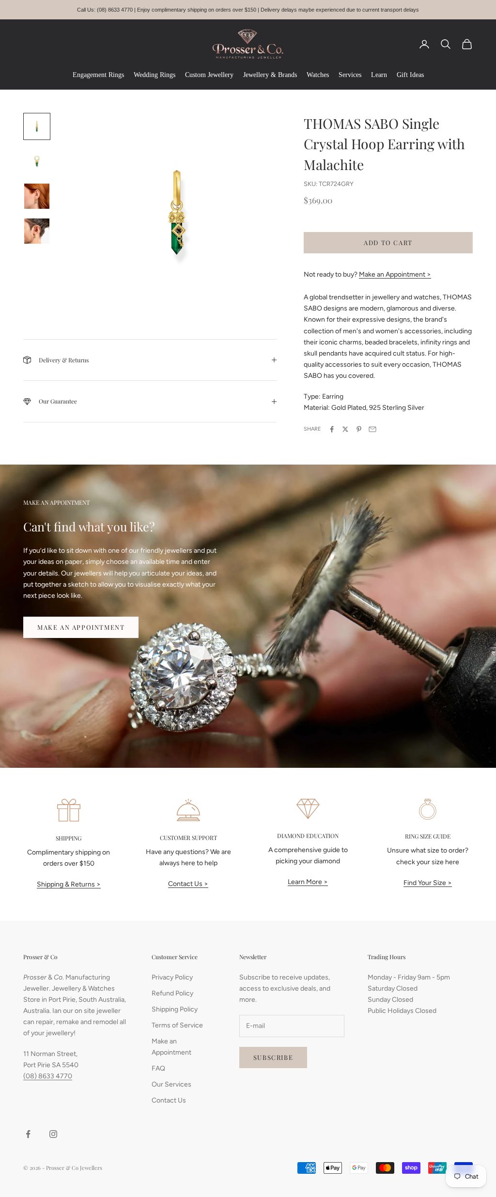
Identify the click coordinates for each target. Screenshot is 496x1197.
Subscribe (273, 1057)
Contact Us (169, 1100)
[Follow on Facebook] (28, 1134)
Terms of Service (177, 1025)
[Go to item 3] (36, 196)
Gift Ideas (410, 74)
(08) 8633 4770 (47, 1076)
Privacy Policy (172, 977)
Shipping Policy (175, 1009)
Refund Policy (172, 993)
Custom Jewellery (209, 74)
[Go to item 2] (36, 161)
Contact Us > (188, 884)
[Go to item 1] (36, 126)
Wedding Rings (154, 74)
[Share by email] (372, 429)
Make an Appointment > (395, 274)
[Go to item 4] (36, 231)
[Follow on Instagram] (53, 1134)
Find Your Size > (427, 883)
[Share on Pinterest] (359, 429)
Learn (379, 74)
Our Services (171, 1084)
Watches (318, 74)
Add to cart (388, 242)
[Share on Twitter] (345, 429)
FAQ (158, 1068)
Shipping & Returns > (69, 884)
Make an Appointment (80, 627)
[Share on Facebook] (332, 429)
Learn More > (308, 882)
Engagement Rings (98, 74)
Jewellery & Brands (270, 74)
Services (350, 74)
